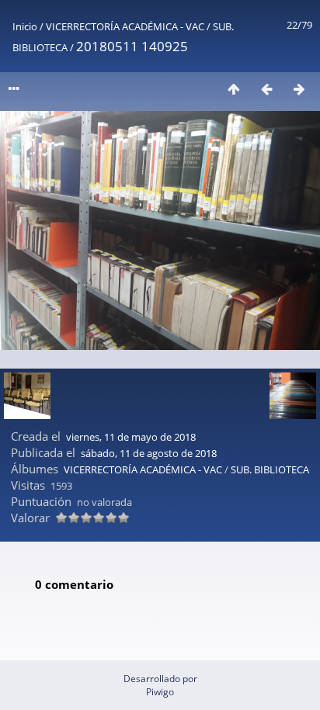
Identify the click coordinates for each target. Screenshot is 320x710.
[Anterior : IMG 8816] (266, 89)
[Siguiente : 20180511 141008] (299, 89)
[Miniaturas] (233, 89)
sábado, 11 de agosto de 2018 (149, 453)
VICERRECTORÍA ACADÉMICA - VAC (125, 26)
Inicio (24, 26)
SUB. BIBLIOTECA (270, 469)
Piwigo (160, 691)
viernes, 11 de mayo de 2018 (131, 437)
